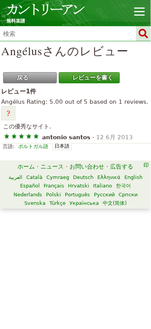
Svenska (35, 203)
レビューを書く (93, 77)
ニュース (52, 166)
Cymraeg (57, 177)
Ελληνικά (108, 177)
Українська (84, 203)
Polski (53, 194)
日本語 (62, 146)
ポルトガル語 (33, 146)
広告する (121, 166)
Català (34, 177)
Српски (128, 194)
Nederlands (28, 194)
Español (30, 186)
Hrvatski (78, 186)
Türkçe (57, 203)
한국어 (123, 186)
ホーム (26, 166)
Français (54, 186)
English (133, 177)
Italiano (102, 186)
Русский (104, 194)
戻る (23, 77)
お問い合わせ (87, 166)
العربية (15, 177)
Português (77, 194)
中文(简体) (115, 203)
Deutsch (83, 177)
